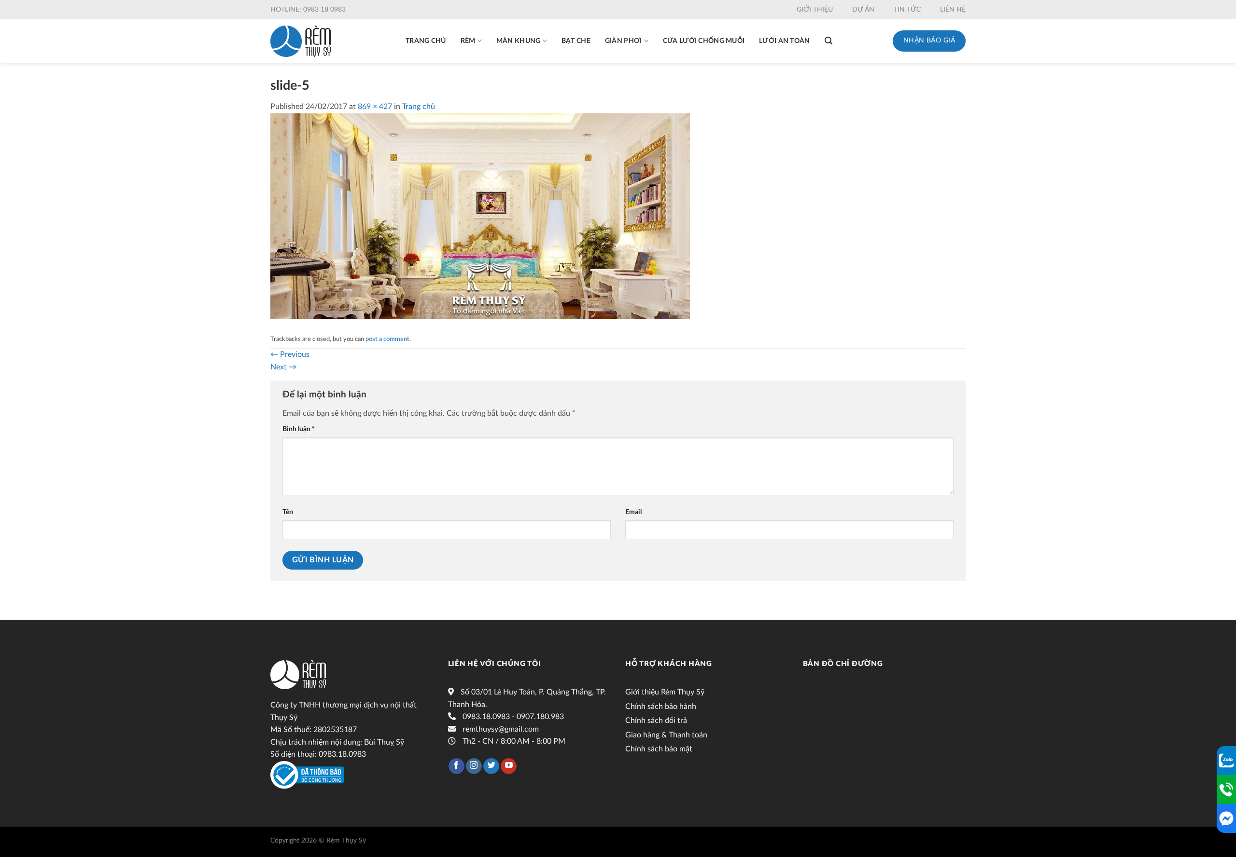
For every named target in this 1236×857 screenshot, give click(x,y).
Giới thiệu (815, 9)
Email (633, 512)
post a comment (387, 339)
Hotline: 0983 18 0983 (308, 9)
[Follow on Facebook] (456, 766)
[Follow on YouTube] (509, 766)
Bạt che (576, 41)
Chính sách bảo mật (658, 749)
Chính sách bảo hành (660, 706)
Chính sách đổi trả (656, 720)
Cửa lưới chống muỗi (703, 41)
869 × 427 (375, 106)
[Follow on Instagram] (474, 766)
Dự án (863, 9)
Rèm (468, 41)
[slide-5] (480, 215)
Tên (287, 512)
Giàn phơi (623, 41)
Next (283, 367)
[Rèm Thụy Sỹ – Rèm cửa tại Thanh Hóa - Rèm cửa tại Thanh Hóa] (300, 41)
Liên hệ (953, 9)
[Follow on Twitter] (491, 766)
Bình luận (298, 429)
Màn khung (518, 41)
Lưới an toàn (784, 41)
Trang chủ (426, 41)
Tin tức (907, 9)
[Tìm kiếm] (828, 40)
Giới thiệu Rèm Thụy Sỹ (664, 692)
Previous (289, 354)
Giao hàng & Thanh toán (666, 735)
